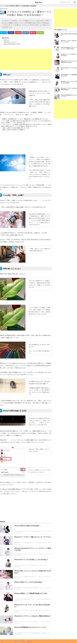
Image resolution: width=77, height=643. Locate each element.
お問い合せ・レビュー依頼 (19, 641)
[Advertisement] (26, 59)
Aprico (38, 2)
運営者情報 (29, 641)
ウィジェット (9, 641)
